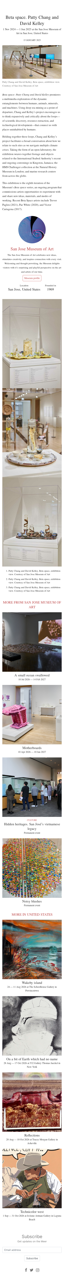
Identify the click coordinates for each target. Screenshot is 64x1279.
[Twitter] (31, 1270)
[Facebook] (26, 1270)
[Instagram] (38, 1270)
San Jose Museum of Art (32, 249)
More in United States (32, 914)
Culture (32, 820)
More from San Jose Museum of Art (32, 604)
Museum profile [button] (32, 278)
